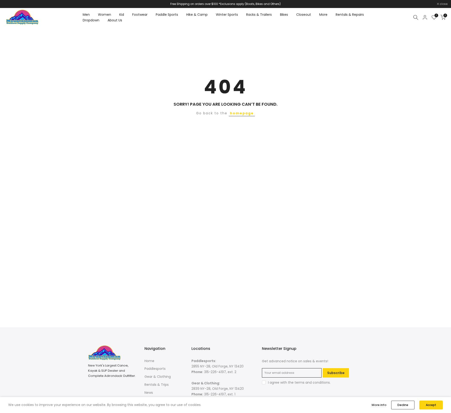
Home (149, 361)
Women (104, 14)
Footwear (140, 14)
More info (379, 405)
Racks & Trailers (259, 14)
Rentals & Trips (156, 384)
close (10, 4)
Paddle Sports (167, 14)
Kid (121, 14)
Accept (431, 405)
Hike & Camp (197, 14)
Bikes (284, 14)
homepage (242, 113)
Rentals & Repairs (350, 14)
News (148, 392)
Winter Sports (227, 14)
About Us (115, 20)
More (323, 14)
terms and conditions (312, 382)
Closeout (303, 14)
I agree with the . (299, 382)
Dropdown (91, 20)
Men (86, 14)
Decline (402, 405)
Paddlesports (155, 368)
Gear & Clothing (157, 376)
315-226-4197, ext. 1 (219, 394)
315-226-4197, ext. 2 (220, 372)
